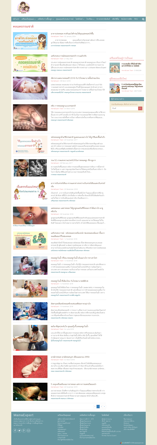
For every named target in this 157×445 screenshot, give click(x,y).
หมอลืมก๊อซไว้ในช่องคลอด (75, 250)
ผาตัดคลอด (71, 200)
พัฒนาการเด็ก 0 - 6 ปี (86, 419)
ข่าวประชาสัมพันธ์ (103, 19)
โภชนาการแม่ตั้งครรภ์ (64, 423)
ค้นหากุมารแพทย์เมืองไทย (87, 438)
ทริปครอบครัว (106, 425)
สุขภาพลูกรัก (83, 431)
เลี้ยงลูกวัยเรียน (84, 427)
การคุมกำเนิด (61, 438)
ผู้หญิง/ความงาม (107, 419)
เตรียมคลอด (54, 200)
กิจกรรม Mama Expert (109, 436)
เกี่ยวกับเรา (128, 415)
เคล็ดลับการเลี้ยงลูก (45, 19)
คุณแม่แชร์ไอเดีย (107, 427)
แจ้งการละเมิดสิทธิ (129, 429)
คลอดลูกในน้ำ (55, 295)
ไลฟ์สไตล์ (79, 19)
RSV (136, 19)
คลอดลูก (53, 70)
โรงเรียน (89, 19)
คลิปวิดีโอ (115, 19)
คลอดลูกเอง (64, 272)
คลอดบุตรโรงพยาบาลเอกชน (72, 92)
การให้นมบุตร (31, 225)
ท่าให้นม (15, 225)
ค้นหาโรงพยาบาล (63, 436)
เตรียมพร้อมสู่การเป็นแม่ (121, 58)
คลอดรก (70, 318)
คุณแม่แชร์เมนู (106, 429)
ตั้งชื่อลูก (60, 425)
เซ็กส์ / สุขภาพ (106, 421)
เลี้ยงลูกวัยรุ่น (83, 429)
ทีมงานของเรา (128, 419)
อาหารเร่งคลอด (55, 45)
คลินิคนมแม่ (61, 431)
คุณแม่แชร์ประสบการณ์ (64, 19)
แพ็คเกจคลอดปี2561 (57, 92)
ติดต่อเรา (126, 423)
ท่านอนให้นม (22, 225)
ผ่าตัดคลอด (67, 371)
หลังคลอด (86, 250)
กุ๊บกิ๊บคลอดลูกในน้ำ (57, 340)
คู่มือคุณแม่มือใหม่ (118, 78)
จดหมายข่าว (118, 99)
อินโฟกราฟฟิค (126, 19)
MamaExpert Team (57, 36)
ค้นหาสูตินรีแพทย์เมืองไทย (65, 440)
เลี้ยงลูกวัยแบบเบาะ (85, 421)
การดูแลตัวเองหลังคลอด (76, 151)
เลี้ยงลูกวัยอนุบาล (85, 425)
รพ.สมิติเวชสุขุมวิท (74, 295)
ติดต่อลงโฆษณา (128, 425)
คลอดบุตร (54, 120)
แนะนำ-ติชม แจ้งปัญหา (131, 427)
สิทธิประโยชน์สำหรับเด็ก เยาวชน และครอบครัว (111, 432)
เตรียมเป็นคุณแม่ (27, 19)
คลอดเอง (59, 70)
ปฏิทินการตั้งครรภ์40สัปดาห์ (66, 419)
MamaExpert (23, 8)
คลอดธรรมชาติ (65, 45)
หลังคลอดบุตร (55, 151)
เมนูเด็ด (104, 423)
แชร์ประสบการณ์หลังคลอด (59, 250)
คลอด (52, 371)
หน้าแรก (16, 19)
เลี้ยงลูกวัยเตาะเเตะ (85, 423)
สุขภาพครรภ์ (61, 421)
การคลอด (73, 45)
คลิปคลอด (70, 120)
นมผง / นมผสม (62, 433)
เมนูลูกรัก (82, 433)
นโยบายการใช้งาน (129, 421)
